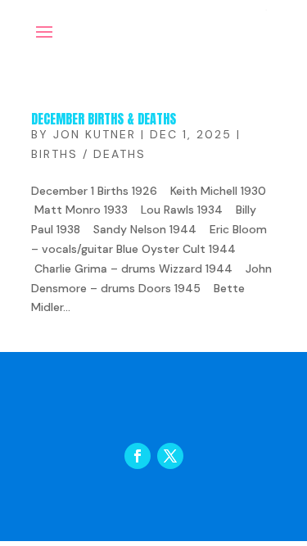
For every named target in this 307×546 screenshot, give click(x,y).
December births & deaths (103, 119)
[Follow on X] (170, 456)
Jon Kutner (94, 134)
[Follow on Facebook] (137, 456)
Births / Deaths (88, 154)
